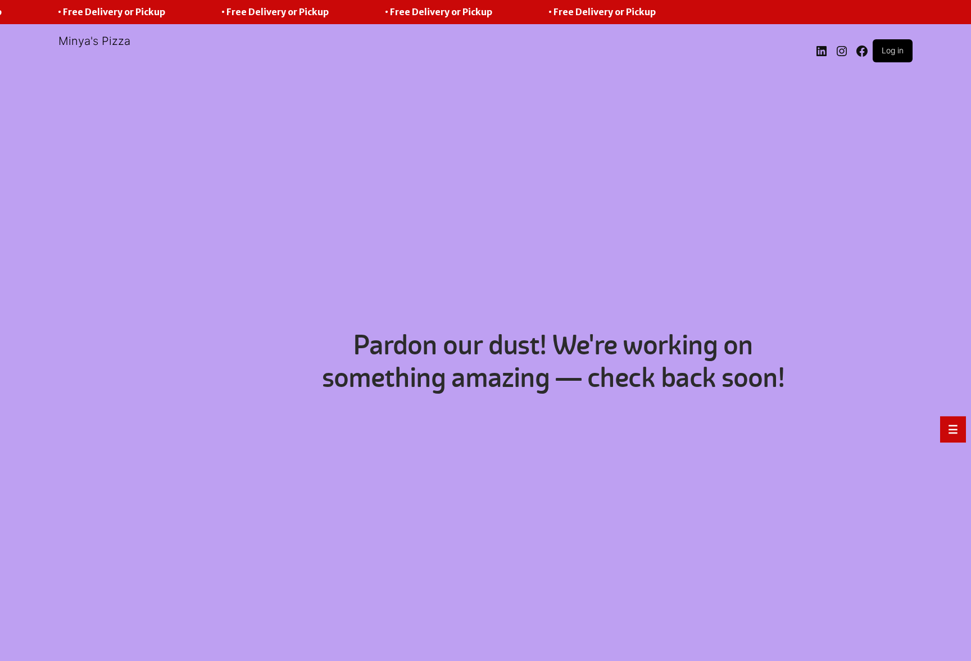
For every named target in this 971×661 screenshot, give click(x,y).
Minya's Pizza (94, 41)
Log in (893, 50)
